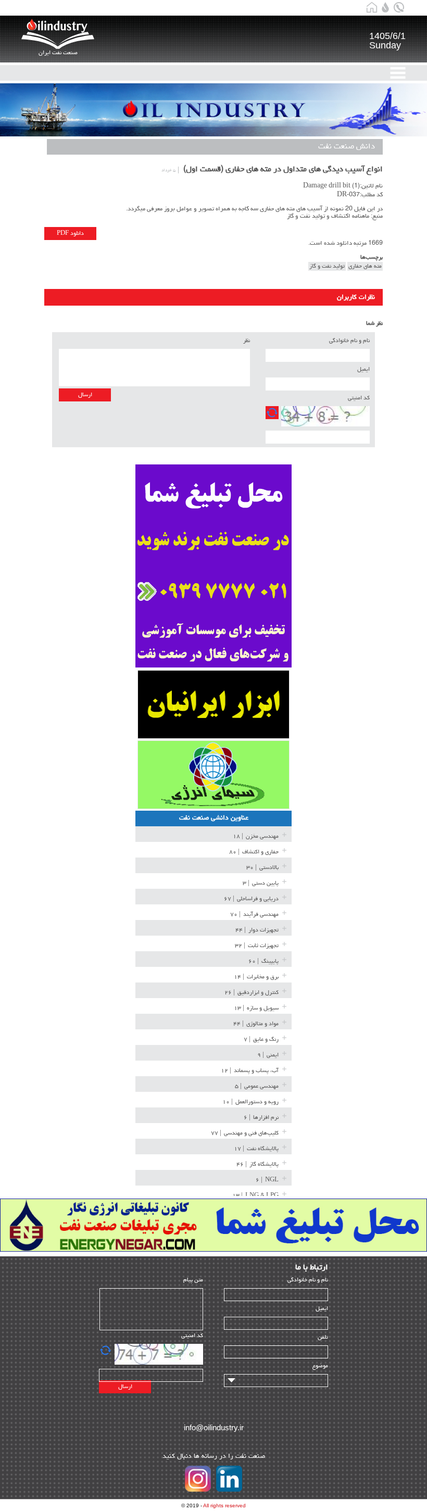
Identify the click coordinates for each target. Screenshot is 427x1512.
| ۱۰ (250, 1102)
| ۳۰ (262, 867)
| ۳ (261, 883)
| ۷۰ (254, 914)
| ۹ (268, 1055)
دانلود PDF (70, 233)
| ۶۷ (251, 899)
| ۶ (261, 1117)
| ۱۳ (256, 1008)
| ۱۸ (256, 836)
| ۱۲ (250, 1070)
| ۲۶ (251, 992)
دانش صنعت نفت (346, 147)
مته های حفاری (365, 266)
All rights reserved (224, 1505)
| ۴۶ (257, 1164)
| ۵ (257, 1086)
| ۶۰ (263, 961)
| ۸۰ (254, 852)
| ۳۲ (257, 945)
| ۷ (261, 1039)
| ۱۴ (256, 977)
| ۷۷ (245, 1133)
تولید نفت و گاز (327, 266)
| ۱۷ (256, 1148)
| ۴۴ (257, 930)
